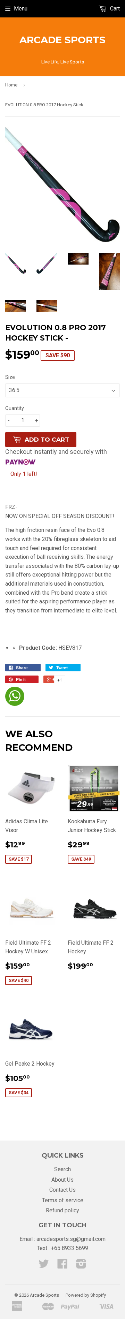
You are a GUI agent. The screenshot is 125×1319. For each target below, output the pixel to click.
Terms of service (62, 1200)
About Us (62, 1179)
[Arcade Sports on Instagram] (81, 1266)
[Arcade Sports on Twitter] (44, 1266)
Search (62, 1169)
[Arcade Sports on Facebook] (62, 1266)
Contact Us (62, 1190)
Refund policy (62, 1210)
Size (10, 377)
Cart (114, 8)
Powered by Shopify (86, 1295)
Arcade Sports (62, 40)
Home (11, 84)
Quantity (14, 408)
